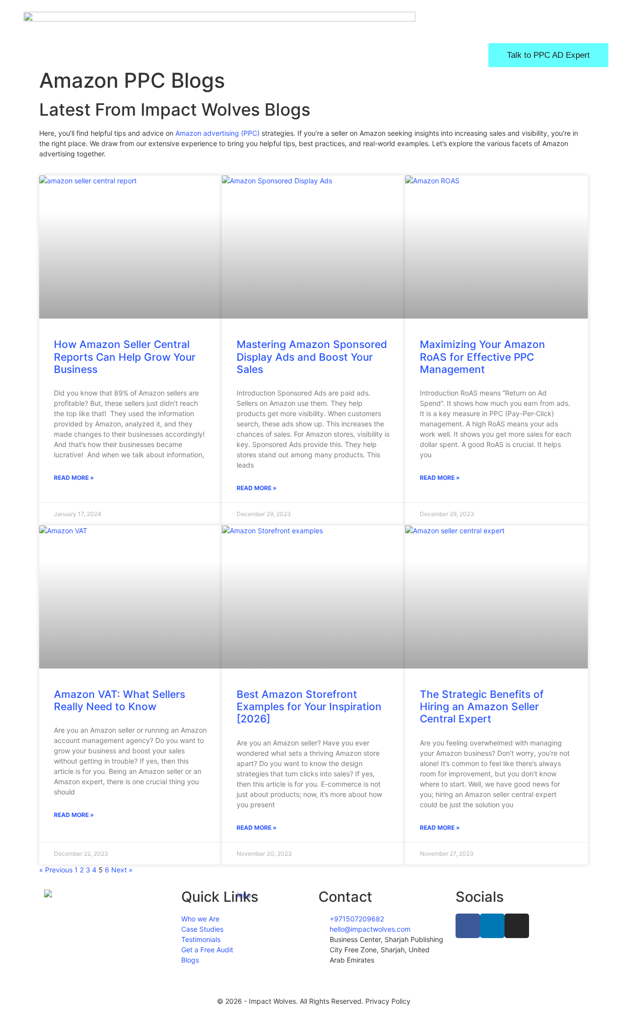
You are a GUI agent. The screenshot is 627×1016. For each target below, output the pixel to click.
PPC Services (282, 55)
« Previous (55, 870)
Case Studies (362, 55)
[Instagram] (517, 926)
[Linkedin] (492, 926)
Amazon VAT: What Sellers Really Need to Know (119, 700)
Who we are (205, 55)
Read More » (74, 477)
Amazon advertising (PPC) (217, 133)
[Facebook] (468, 926)
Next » (122, 870)
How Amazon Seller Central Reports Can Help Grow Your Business (124, 356)
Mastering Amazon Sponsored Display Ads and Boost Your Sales (312, 356)
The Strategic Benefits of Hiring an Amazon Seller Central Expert (482, 706)
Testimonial (438, 55)
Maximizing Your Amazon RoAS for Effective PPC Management (482, 356)
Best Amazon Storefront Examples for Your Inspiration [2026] (309, 706)
